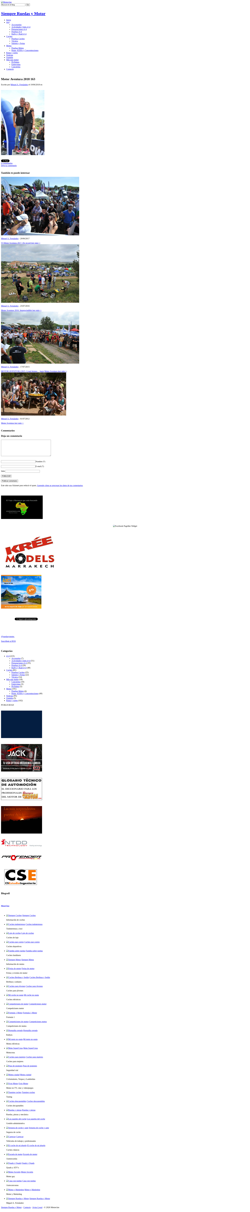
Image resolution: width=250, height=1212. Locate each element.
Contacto (10, 69)
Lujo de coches (27, 933)
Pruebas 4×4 (16, 32)
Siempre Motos (27, 960)
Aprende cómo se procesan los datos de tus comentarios (60, 485)
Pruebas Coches (18, 39)
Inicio (8, 20)
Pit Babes (15, 62)
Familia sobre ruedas (34, 951)
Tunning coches (28, 1092)
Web (3, 471)
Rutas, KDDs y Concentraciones (24, 50)
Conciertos (15, 67)
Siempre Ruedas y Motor (23, 13)
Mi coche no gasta (31, 995)
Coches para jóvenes (34, 986)
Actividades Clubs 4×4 (20, 27)
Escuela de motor (30, 1154)
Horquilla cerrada (30, 1030)
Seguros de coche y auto (39, 1128)
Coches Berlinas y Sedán (39, 977)
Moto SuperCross (30, 1048)
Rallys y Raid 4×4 (18, 34)
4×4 (8, 656)
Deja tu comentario (9, 165)
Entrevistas (15, 64)
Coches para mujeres (34, 1057)
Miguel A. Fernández (19, 85)
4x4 (7, 22)
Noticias (9, 55)
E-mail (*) (40, 466)
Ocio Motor (23, 1083)
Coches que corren (32, 942)
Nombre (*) (40, 461)
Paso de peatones (30, 1066)
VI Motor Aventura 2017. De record (20, 243)
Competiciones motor (37, 1004)
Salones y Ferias (18, 43)
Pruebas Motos (17, 48)
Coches (9, 36)
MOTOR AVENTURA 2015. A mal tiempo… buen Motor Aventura (34, 371)
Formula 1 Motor (30, 1013)
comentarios (6, 163)
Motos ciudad (25, 1075)
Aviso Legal (37, 1207)
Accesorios (16, 658)
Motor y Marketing (32, 1190)
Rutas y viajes (12, 53)
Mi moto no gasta (30, 1039)
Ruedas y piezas (28, 1110)
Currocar (19, 1137)
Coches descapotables (36, 1101)
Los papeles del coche (36, 1119)
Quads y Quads (28, 1163)
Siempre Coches (29, 915)
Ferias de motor (28, 968)
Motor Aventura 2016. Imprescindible (21, 310)
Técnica (14, 41)
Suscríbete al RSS (8, 641)
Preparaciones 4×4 (19, 29)
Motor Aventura (12, 423)
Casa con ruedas (29, 1181)
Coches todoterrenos (34, 924)
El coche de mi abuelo (36, 1145)
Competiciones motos (38, 1021)
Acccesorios (16, 25)
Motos (8, 46)
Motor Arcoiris (27, 1172)
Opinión (9, 57)
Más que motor (12, 60)
